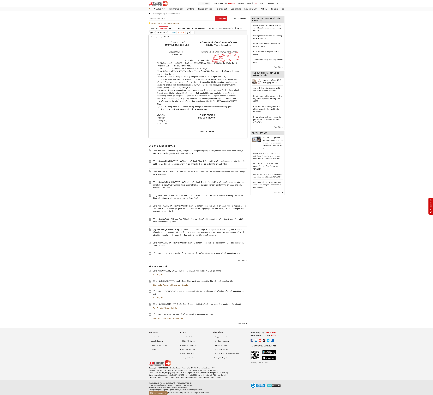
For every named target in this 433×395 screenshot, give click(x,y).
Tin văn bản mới (205, 9)
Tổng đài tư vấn (188, 358)
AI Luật (264, 9)
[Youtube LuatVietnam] (260, 340)
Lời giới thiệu (155, 337)
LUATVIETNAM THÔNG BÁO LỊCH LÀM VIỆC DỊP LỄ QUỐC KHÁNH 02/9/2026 (266, 166)
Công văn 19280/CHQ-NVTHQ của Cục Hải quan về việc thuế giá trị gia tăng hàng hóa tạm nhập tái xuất (197, 304)
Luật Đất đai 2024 (189, 393)
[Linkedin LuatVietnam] (272, 340)
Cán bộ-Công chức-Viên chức (172, 318)
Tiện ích (274, 9)
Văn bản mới (159, 9)
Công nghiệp (157, 285)
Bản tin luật (236, 9)
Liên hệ (153, 349)
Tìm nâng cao (241, 18)
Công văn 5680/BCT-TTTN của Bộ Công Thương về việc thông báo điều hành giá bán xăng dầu (193, 281)
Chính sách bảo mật (221, 349)
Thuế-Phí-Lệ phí (158, 308)
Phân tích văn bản (188, 341)
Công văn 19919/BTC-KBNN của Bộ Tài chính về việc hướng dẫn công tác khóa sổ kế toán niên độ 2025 (197, 253)
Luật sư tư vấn (250, 9)
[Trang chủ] (149, 9)
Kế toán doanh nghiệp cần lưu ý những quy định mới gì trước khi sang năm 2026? (267, 98)
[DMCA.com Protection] (274, 386)
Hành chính (157, 318)
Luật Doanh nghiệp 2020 (173, 393)
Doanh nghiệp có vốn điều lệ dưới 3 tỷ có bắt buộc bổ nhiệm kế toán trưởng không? (267, 27)
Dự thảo (190, 9)
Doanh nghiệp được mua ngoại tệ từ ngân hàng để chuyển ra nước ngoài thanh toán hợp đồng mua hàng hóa (266, 155)
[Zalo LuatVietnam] (256, 340)
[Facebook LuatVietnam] (252, 340)
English (260, 3)
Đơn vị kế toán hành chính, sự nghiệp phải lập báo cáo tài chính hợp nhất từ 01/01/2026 (267, 119)
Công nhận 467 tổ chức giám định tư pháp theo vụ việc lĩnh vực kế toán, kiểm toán (266, 109)
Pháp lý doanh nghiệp (190, 345)
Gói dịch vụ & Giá (244, 3)
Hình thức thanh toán (221, 341)
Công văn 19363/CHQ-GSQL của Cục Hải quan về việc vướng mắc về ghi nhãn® (187, 271)
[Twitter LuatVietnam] (268, 340)
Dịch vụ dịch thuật (188, 349)
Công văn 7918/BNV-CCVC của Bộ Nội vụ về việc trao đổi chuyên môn (183, 314)
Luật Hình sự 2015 (204, 393)
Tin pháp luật (221, 9)
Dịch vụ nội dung (188, 354)
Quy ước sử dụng (220, 345)
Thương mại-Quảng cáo (171, 285)
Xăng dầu (184, 285)
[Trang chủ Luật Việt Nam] (158, 3)
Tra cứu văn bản (176, 9)
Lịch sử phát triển (157, 341)
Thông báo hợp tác (221, 358)
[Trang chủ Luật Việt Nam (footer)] (160, 365)
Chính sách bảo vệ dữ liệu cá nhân (226, 354)
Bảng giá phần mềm (221, 337)
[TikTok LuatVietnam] (264, 340)
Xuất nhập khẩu (158, 275)
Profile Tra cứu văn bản (159, 345)
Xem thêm (242, 260)
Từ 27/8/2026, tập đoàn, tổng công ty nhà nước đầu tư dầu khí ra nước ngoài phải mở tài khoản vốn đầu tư (273, 143)
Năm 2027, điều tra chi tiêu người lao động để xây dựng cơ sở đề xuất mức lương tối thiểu (267, 184)
